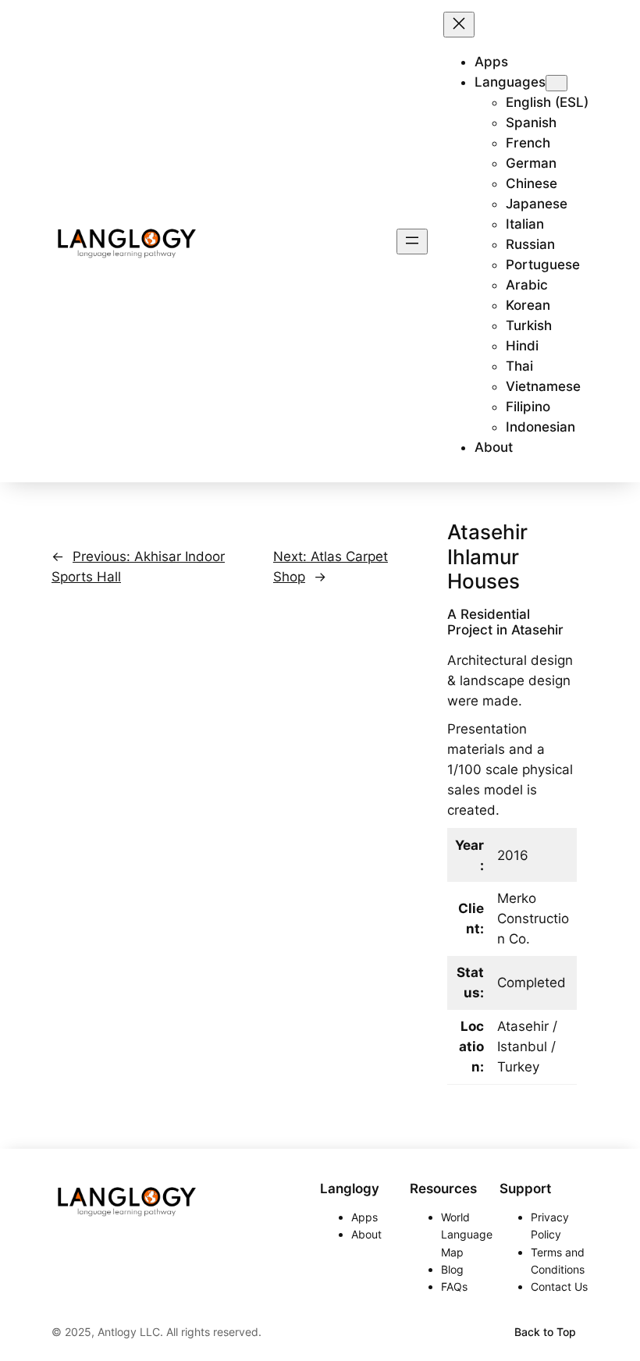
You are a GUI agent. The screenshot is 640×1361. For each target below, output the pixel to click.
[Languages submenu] (556, 83)
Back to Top (545, 1331)
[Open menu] (412, 241)
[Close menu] (459, 24)
